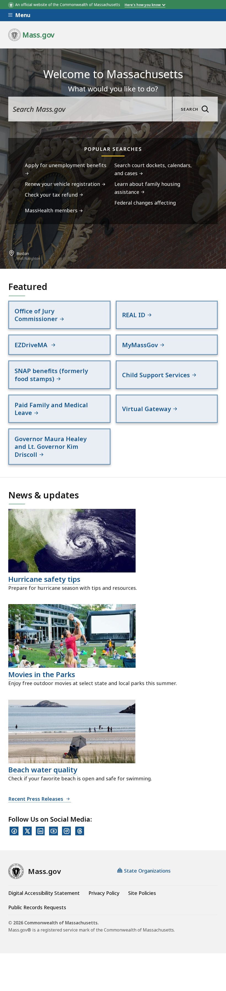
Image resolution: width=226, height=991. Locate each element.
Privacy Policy (103, 893)
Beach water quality (42, 770)
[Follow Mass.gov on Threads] (79, 831)
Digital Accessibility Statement (44, 893)
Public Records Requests (37, 907)
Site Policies (142, 893)
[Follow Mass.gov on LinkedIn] (40, 831)
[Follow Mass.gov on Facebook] (14, 831)
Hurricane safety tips (44, 579)
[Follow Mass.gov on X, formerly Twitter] (27, 831)
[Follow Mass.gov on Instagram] (66, 831)
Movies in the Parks (41, 674)
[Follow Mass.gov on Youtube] (53, 831)
